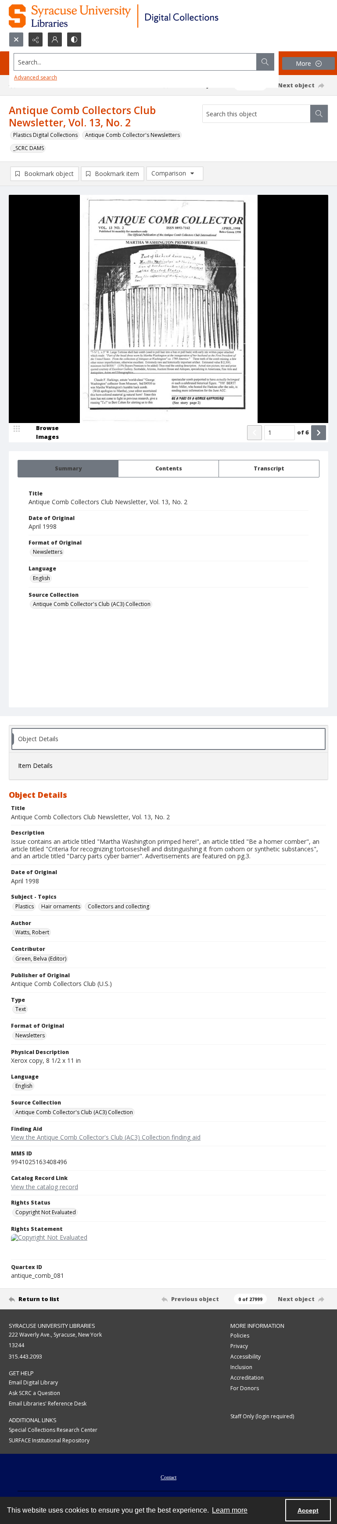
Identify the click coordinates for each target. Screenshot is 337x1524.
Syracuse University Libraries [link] (52, 1326)
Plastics (24, 906)
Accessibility (245, 1356)
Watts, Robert (32, 932)
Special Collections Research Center (53, 1430)
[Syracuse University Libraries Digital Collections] (139, 16)
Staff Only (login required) (262, 1416)
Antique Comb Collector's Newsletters (132, 135)
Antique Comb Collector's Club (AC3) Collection (92, 604)
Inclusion (241, 1367)
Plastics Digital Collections (45, 135)
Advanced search (35, 77)
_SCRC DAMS (28, 148)
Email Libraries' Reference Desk (47, 1403)
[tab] (68, 468)
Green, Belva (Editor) (40, 958)
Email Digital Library (33, 1382)
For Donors (244, 1388)
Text (20, 1009)
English (41, 578)
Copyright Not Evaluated (45, 1212)
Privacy (239, 1346)
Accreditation (247, 1377)
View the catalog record (44, 1187)
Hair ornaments (60, 906)
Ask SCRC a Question (34, 1393)
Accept (308, 1510)
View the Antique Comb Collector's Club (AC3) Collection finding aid (106, 1137)
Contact (168, 1477)
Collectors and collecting (118, 906)
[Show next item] (318, 432)
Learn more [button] (229, 1510)
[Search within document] (319, 113)
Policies (239, 1335)
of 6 (303, 432)
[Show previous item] (254, 432)
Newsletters (47, 552)
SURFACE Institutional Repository (49, 1440)
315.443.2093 (25, 1356)
